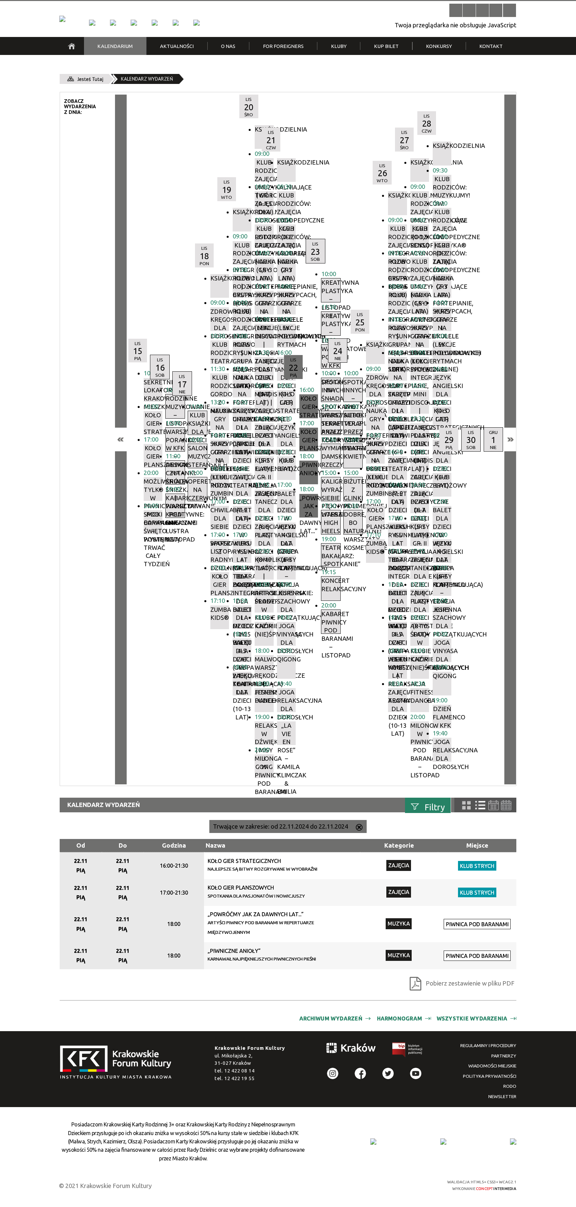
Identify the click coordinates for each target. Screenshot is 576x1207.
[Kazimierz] (134, 23)
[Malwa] (92, 23)
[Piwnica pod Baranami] (176, 23)
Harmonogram (399, 1018)
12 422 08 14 (239, 1070)
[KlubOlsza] (113, 23)
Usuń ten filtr (359, 828)
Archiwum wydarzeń (330, 1018)
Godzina (174, 845)
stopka (118, 1062)
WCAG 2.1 (413, 1184)
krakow (351, 1049)
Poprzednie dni (121, 439)
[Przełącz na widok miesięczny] (506, 805)
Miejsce (477, 845)
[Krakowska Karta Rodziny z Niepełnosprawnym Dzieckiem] (443, 1141)
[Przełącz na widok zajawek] (466, 805)
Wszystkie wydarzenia (472, 1018)
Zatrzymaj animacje (455, 10)
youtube (416, 1073)
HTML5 (378, 1184)
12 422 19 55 (239, 1078)
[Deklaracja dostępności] (482, 10)
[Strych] (155, 23)
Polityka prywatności (489, 1076)
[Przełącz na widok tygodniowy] (493, 805)
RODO (509, 1086)
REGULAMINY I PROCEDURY (488, 1045)
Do (123, 845)
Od (80, 845)
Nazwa (215, 845)
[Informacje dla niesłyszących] (495, 10)
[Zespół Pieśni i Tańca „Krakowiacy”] (196, 23)
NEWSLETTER (502, 1096)
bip (407, 1051)
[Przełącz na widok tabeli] (480, 805)
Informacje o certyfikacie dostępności (294, 1185)
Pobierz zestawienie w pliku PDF (470, 983)
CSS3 (389, 1184)
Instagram (333, 1073)
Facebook (360, 1073)
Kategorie (399, 845)
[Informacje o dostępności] (469, 10)
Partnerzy (503, 1055)
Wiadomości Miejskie (492, 1065)
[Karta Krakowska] (513, 1141)
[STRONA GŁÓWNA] (71, 46)
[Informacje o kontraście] (509, 10)
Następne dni (510, 439)
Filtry (435, 807)
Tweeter (388, 1073)
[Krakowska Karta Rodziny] (373, 1141)
